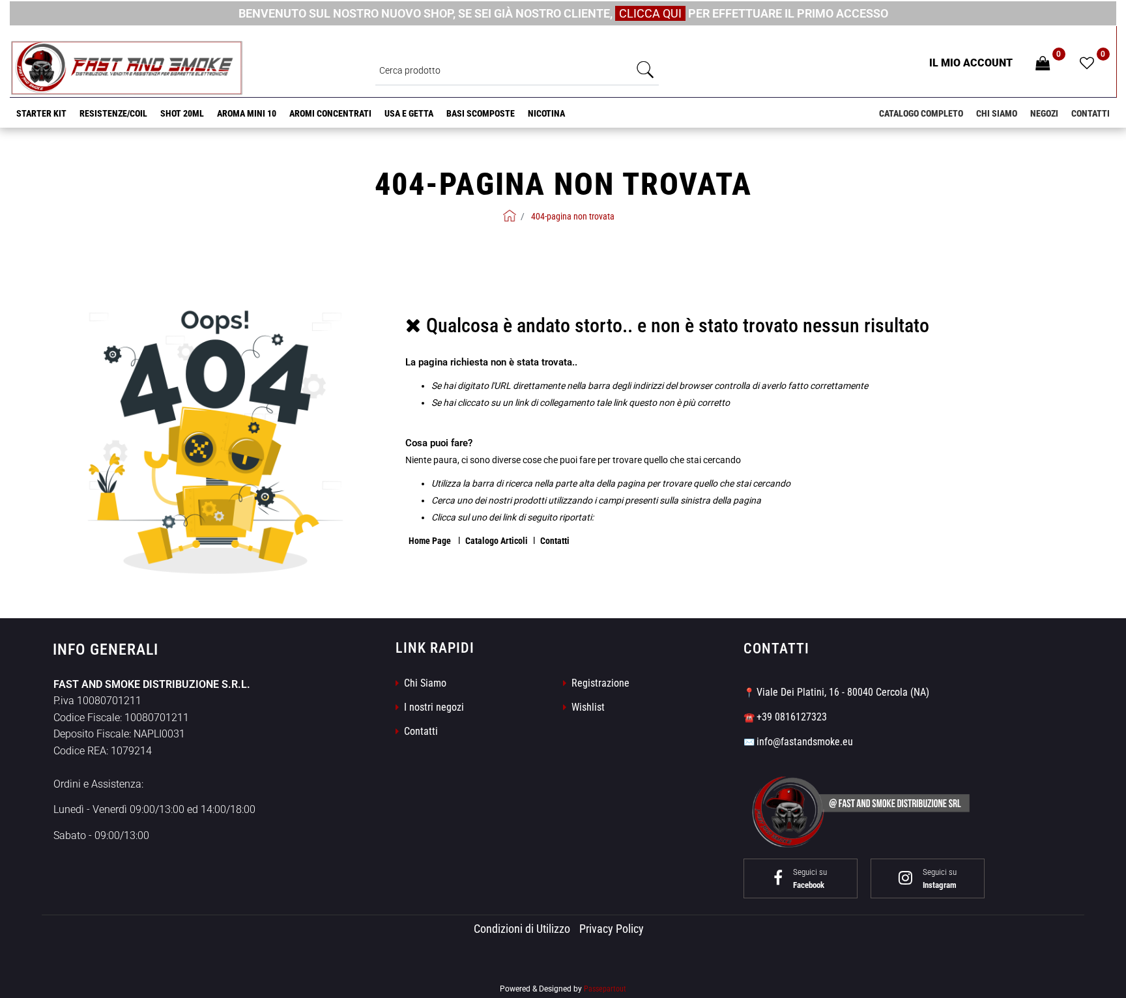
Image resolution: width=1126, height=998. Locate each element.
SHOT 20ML (182, 113)
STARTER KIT (41, 113)
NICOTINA (546, 113)
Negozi (1044, 113)
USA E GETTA (408, 113)
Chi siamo (996, 113)
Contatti (1090, 113)
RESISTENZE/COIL (113, 113)
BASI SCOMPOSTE (480, 113)
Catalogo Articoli (496, 540)
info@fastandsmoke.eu (805, 741)
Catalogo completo (921, 113)
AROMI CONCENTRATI (330, 113)
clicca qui (650, 13)
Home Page (431, 540)
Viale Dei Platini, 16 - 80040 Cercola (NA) (843, 692)
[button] (645, 70)
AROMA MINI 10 (246, 113)
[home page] (509, 216)
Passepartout (605, 988)
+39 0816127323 (792, 717)
